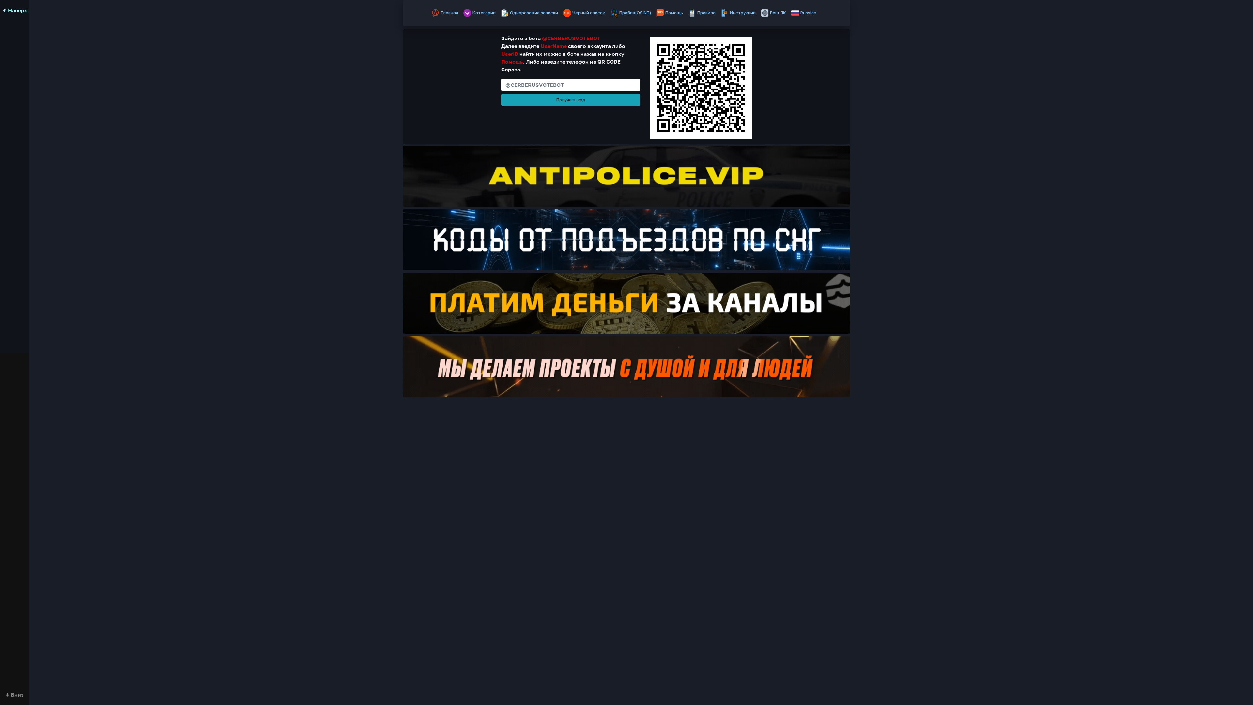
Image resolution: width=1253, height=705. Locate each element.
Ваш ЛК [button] (778, 12)
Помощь (674, 12)
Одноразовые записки (534, 12)
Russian (808, 12)
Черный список (588, 12)
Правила (706, 12)
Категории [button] (484, 12)
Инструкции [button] (743, 12)
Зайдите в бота (550, 38)
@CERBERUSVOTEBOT (571, 38)
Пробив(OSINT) (635, 12)
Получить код (570, 99)
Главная (449, 12)
